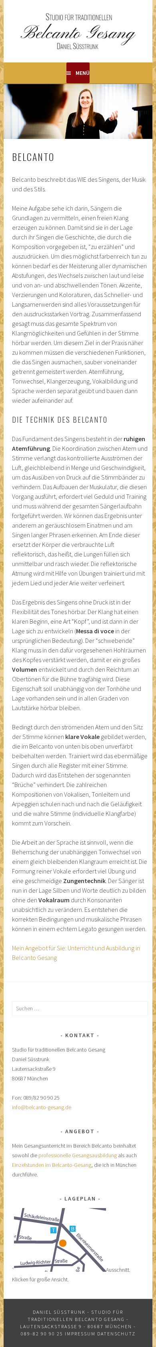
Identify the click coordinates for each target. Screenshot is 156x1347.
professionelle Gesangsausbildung (77, 1155)
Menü (83, 72)
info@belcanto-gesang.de (41, 1107)
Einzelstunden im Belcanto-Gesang (51, 1164)
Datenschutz (116, 1334)
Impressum (80, 1334)
